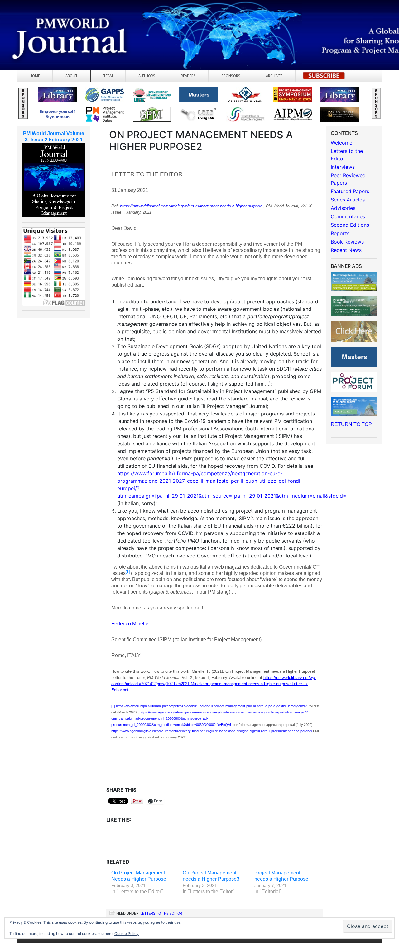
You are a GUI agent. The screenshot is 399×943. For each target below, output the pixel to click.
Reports (340, 233)
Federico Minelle (129, 623)
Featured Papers (350, 191)
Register (323, 77)
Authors (146, 76)
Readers (188, 76)
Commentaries (348, 216)
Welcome (341, 143)
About (71, 76)
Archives (274, 76)
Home (35, 76)
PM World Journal (74, 20)
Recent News (346, 250)
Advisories (343, 208)
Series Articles (348, 200)
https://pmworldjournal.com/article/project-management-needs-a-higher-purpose (191, 206)
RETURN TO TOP (351, 424)
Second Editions (350, 225)
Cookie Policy (126, 933)
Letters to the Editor (161, 913)
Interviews (343, 167)
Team (108, 76)
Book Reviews (347, 242)
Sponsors (230, 76)
